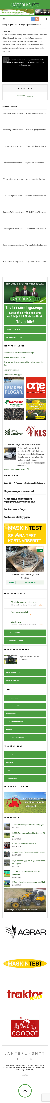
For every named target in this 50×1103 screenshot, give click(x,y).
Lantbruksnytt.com (25, 1056)
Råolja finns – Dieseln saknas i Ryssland (28, 852)
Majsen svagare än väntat (14, 357)
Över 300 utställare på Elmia (24, 843)
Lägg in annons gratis (15, 641)
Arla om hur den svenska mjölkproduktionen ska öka (19, 500)
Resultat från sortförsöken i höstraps (19, 352)
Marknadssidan (12, 714)
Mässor (9, 730)
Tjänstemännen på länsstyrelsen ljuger (28, 824)
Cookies (25, 1075)
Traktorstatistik (13, 706)
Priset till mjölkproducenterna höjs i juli (28, 882)
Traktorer (10, 755)
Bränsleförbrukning (14, 722)
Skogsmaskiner (12, 778)
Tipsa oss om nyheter (14, 329)
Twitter (30, 96)
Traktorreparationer (15, 738)
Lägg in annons (12, 680)
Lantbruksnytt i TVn (14, 337)
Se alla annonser (13, 633)
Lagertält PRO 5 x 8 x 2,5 (29, 657)
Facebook (21, 95)
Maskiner (9, 762)
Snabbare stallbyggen (13, 374)
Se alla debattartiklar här (15, 469)
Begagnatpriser (12, 698)
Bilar (8, 770)
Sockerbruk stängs (11, 370)
